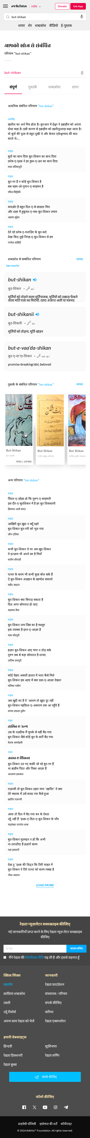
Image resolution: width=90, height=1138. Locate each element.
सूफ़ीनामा (51, 1046)
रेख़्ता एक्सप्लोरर (55, 1021)
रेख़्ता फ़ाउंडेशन (54, 984)
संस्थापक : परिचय (56, 993)
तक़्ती (6, 1002)
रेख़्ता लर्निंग (52, 1055)
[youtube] (45, 1107)
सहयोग (8, 984)
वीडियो (53, 25)
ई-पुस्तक (66, 25)
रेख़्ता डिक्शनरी (12, 1055)
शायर (75, 87)
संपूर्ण (13, 87)
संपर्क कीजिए (53, 1002)
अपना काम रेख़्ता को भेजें (18, 1021)
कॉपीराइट (66, 1124)
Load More (45, 885)
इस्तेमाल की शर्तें (48, 1124)
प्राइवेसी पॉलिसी (27, 1124)
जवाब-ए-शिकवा (19, 758)
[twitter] (34, 1107)
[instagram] (55, 1107)
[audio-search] (81, 16)
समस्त (79, 259)
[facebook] (24, 1107)
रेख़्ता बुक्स (10, 1064)
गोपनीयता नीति (34, 957)
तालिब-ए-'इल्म (18, 726)
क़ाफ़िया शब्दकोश (14, 993)
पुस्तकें (32, 87)
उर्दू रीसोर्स (9, 1012)
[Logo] (19, 6)
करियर (49, 1012)
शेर (30, 25)
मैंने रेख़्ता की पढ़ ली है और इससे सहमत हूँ (44, 957)
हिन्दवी (7, 1046)
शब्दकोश (54, 87)
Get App (78, 6)
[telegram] (65, 1107)
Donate (62, 6)
